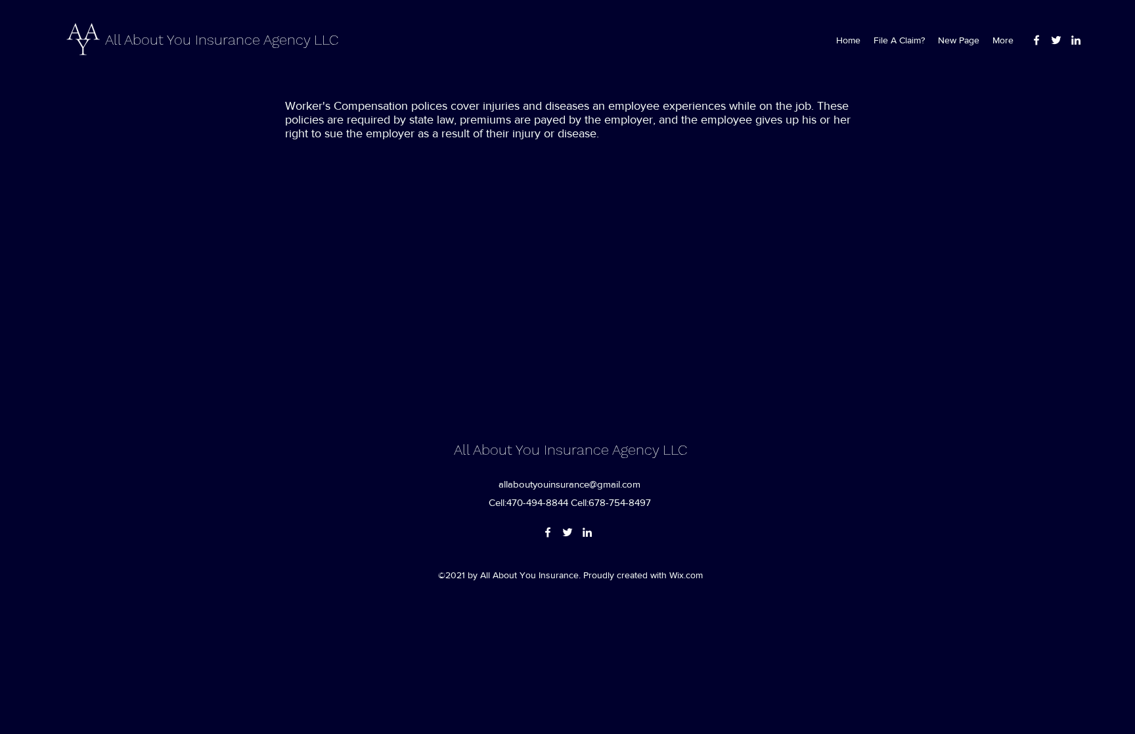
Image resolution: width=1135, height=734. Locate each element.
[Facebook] (1036, 40)
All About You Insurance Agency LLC (221, 40)
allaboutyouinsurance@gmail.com (569, 484)
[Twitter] (1056, 40)
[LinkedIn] (1075, 40)
